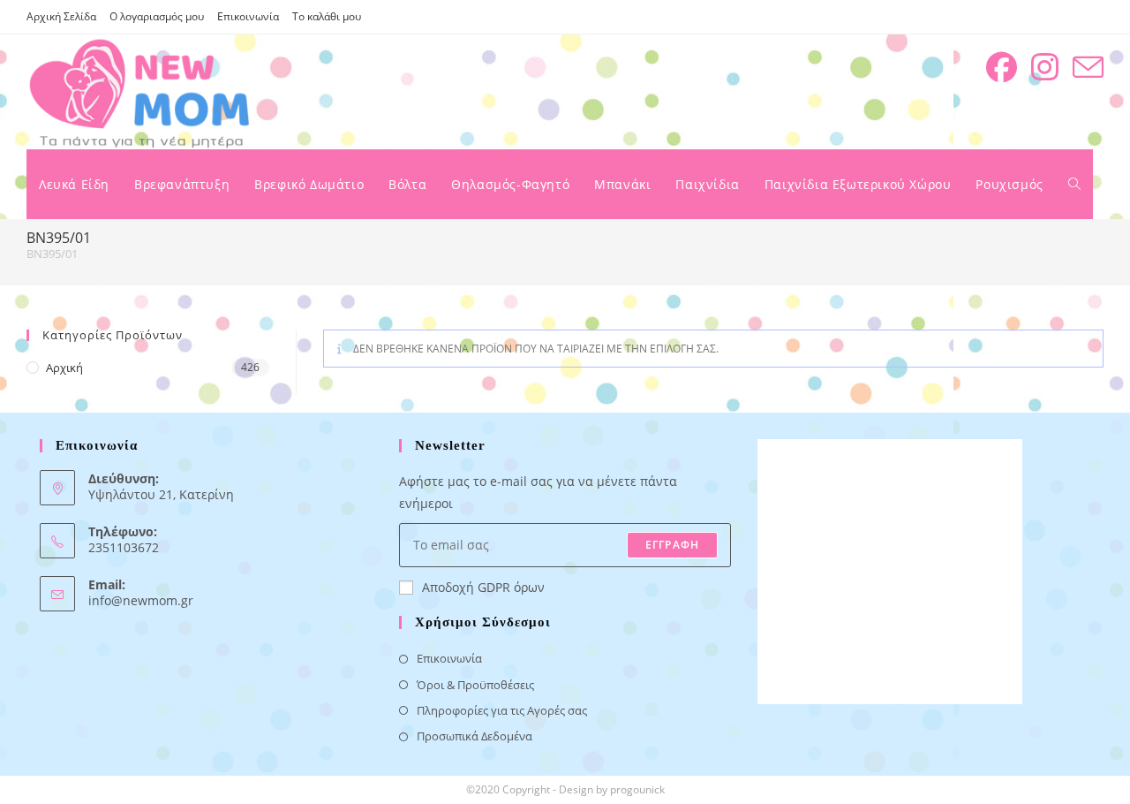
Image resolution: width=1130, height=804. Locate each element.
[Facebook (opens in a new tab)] (1001, 67)
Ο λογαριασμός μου (156, 16)
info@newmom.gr (140, 600)
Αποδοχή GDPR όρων (483, 587)
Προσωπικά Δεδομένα (474, 736)
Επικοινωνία (248, 16)
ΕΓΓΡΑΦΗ (672, 544)
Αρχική (64, 367)
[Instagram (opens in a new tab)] (1045, 67)
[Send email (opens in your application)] (1088, 67)
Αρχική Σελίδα (61, 16)
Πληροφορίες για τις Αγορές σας (502, 710)
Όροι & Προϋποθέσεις (475, 685)
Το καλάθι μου (326, 16)
